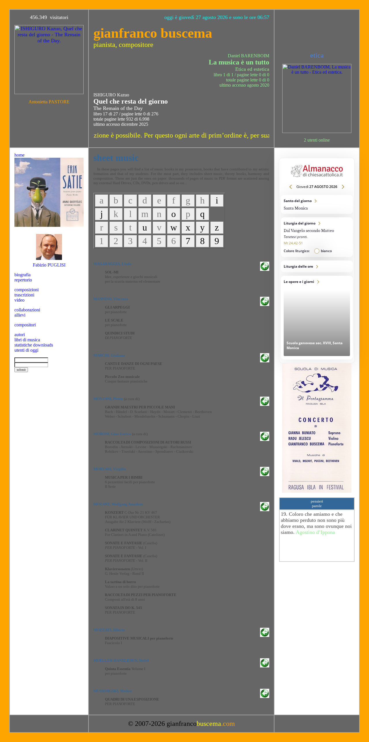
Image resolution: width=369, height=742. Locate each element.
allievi (19, 315)
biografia (22, 274)
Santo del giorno (317, 204)
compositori (25, 324)
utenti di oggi (26, 350)
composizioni (26, 289)
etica (317, 55)
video (19, 300)
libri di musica (27, 339)
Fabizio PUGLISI (49, 264)
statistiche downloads (33, 345)
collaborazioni (27, 309)
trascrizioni (24, 294)
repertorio (23, 279)
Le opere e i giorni (317, 317)
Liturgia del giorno (317, 237)
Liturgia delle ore (317, 266)
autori (19, 334)
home (19, 155)
